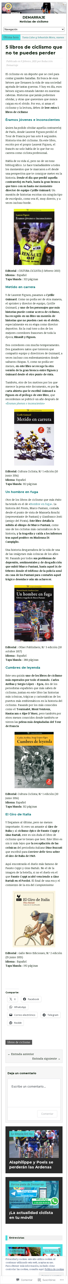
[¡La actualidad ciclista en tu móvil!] (34, 1206)
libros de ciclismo (18, 1042)
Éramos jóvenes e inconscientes (32, 120)
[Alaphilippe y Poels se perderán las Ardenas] (34, 1155)
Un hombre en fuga (21, 492)
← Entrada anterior (21, 1054)
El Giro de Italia (18, 814)
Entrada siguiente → (46, 1058)
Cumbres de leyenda (22, 667)
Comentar (47, 1113)
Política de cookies (54, 1269)
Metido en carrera (20, 287)
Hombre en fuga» (41, 504)
